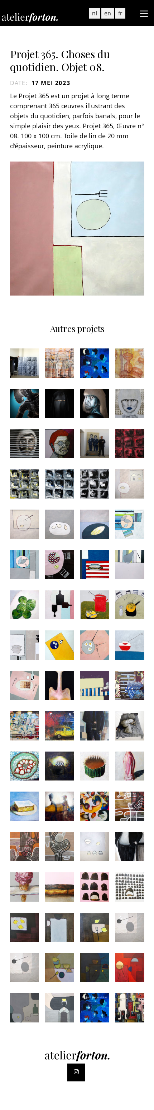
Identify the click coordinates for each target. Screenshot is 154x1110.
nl (94, 13)
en (107, 13)
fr (120, 13)
